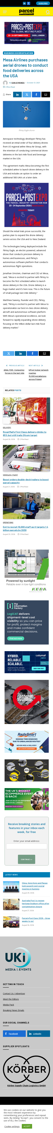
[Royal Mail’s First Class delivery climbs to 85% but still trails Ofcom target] (26, 410)
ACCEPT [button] (27, 1126)
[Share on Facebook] (36, 94)
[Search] (47, 12)
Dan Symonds (18, 83)
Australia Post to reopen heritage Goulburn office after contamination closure (35, 903)
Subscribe (43, 3)
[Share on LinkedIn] (17, 94)
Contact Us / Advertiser (14, 993)
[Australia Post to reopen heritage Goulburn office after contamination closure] (11, 904)
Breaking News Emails (13, 1010)
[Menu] (5, 12)
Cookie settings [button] (12, 1126)
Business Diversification (18, 53)
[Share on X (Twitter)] (27, 94)
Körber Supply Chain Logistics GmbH (26, 1085)
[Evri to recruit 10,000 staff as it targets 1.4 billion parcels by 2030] (26, 505)
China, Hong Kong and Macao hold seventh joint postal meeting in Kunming (35, 886)
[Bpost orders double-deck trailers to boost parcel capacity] (26, 458)
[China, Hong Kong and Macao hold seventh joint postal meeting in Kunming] (11, 886)
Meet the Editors (11, 999)
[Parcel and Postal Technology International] (26, 12)
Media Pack (8, 1004)
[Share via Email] (45, 94)
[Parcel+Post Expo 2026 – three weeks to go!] (11, 922)
